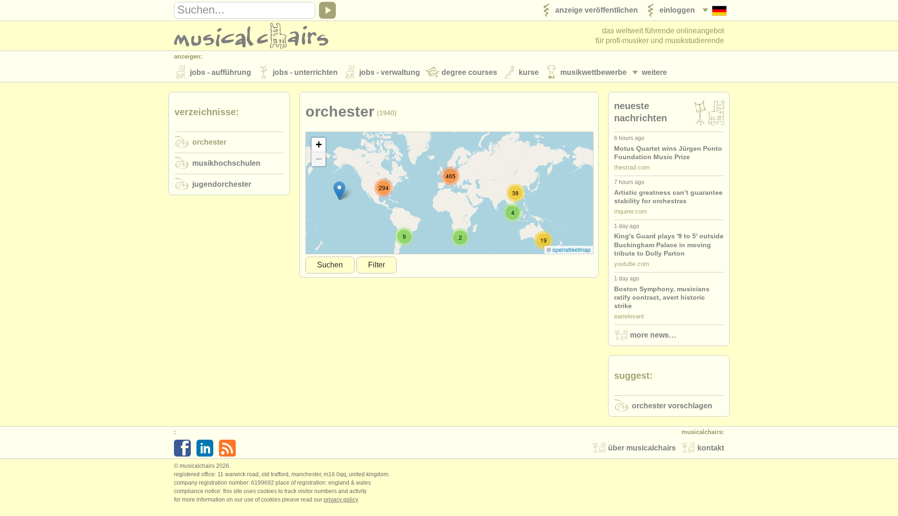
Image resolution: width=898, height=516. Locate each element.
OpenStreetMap (571, 249)
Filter (376, 265)
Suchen (330, 265)
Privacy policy (341, 499)
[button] (339, 190)
